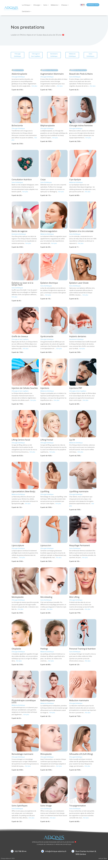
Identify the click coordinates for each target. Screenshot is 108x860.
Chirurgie (36, 5)
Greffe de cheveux (20, 336)
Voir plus (34, 86)
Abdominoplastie (19, 73)
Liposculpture (18, 545)
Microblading (46, 597)
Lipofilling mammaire (78, 491)
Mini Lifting (74, 597)
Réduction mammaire (79, 700)
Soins (45, 5)
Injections (44, 388)
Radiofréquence (47, 700)
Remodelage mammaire (22, 754)
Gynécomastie (46, 336)
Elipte (105, 858)
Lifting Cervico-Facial (21, 439)
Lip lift (72, 439)
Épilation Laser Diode (79, 282)
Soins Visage (46, 805)
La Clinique (26, 5)
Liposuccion (45, 545)
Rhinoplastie (46, 754)
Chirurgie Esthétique (17, 55)
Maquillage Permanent (79, 545)
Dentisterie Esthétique (54, 55)
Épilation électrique (49, 282)
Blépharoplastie (47, 125)
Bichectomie (17, 125)
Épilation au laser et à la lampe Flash (22, 283)
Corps (43, 179)
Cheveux (64, 5)
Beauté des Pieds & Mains (81, 73)
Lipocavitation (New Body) (23, 491)
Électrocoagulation (48, 231)
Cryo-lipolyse (75, 179)
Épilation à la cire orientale (81, 231)
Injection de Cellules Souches (25, 388)
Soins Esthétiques (90, 55)
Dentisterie (26, 11)
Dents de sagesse (19, 231)
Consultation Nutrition (22, 179)
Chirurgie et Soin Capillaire (35, 55)
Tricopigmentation (77, 805)
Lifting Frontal (46, 439)
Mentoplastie (18, 597)
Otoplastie (16, 648)
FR (84, 5)
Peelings (44, 648)
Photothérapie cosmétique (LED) (24, 701)
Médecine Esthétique (72, 55)
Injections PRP (75, 388)
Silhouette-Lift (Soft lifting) (81, 754)
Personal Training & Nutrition (82, 648)
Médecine (54, 5)
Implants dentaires (77, 336)
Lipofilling (44, 491)
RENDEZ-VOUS (93, 5)
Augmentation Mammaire (52, 73)
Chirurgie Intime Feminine (81, 125)
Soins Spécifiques (19, 805)
